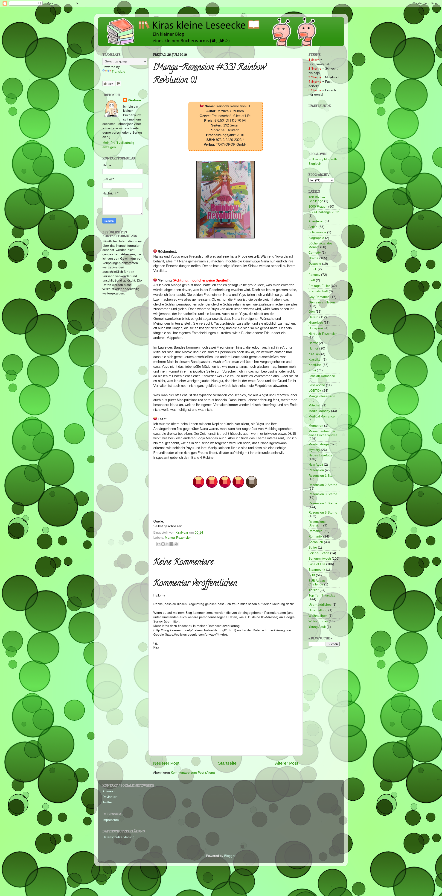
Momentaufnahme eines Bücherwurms (322, 433)
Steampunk (316, 569)
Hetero (313, 317)
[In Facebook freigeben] (171, 544)
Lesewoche (316, 385)
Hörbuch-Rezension (322, 333)
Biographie (316, 238)
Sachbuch (315, 542)
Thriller (313, 590)
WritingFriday (318, 621)
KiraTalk (314, 354)
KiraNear (134, 100)
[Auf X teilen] (167, 544)
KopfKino (315, 365)
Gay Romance (318, 297)
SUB (311, 575)
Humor (313, 348)
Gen (311, 311)
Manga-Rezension (178, 537)
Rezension (316, 470)
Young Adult (317, 627)
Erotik (312, 269)
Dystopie (314, 263)
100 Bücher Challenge (316, 199)
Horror (313, 343)
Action (312, 227)
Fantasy (314, 274)
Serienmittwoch (319, 558)
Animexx (108, 791)
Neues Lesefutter (321, 455)
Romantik (315, 536)
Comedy (314, 252)
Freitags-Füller (319, 286)
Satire (312, 547)
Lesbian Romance (321, 376)
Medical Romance (321, 416)
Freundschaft (318, 291)
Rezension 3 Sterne (322, 494)
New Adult (315, 464)
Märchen (314, 405)
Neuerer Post (166, 763)
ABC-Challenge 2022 (323, 212)
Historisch (315, 322)
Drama (313, 258)
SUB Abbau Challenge (316, 582)
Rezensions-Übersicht (317, 523)
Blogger (229, 856)
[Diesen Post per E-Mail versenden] (158, 544)
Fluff (311, 280)
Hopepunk (315, 328)
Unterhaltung (317, 610)
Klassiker (315, 359)
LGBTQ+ (314, 390)
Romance (315, 531)
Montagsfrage (318, 444)
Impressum (110, 820)
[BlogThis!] (163, 544)
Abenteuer (316, 221)
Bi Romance (317, 232)
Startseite (227, 763)
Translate (118, 71)
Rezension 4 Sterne (322, 503)
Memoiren (315, 425)
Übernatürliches (320, 604)
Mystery (314, 450)
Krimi (312, 370)
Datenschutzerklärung (118, 837)
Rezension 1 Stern (321, 475)
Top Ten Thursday (321, 595)
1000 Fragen (317, 206)
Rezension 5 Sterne (322, 512)
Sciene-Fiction (318, 553)
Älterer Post (286, 763)
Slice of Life (316, 564)
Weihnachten (318, 615)
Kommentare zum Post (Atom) (193, 772)
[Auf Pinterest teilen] (176, 544)
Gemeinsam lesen (321, 302)
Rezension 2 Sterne (322, 485)
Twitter (107, 802)
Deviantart (109, 797)
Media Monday (319, 411)
